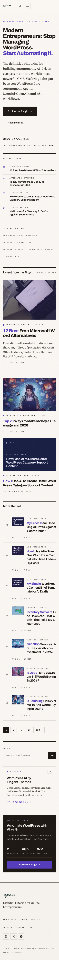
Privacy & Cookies (14, 928)
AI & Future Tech (14, 229)
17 (29, 730)
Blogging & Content (41, 249)
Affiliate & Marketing (17, 242)
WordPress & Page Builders (20, 235)
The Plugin (10, 920)
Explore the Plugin (18, 111)
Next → (39, 730)
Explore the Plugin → (29, 864)
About (23, 920)
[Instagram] (6, 936)
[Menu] (27, 6)
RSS (32, 928)
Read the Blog (15, 122)
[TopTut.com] (7, 6)
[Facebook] (21, 936)
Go (52, 755)
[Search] (20, 6)
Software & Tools (14, 249)
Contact (36, 920)
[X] (13, 936)
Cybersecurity (12, 256)
